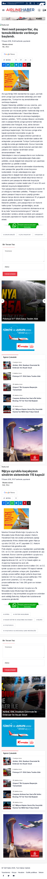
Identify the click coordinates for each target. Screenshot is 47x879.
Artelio (33, 868)
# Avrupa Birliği (9, 234)
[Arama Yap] (39, 10)
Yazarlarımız (6, 872)
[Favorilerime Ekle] (16, 60)
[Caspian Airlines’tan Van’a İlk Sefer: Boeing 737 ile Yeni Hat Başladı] (23, 398)
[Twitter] (8, 875)
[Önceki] (3, 301)
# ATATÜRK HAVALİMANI (21, 614)
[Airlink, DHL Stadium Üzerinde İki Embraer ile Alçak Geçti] (23, 365)
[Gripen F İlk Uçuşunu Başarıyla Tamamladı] (23, 300)
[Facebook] (3, 875)
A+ (26, 60)
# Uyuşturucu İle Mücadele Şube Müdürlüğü (19, 630)
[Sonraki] (44, 301)
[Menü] (3, 10)
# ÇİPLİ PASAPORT (25, 234)
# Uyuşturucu (8, 625)
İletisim (41, 872)
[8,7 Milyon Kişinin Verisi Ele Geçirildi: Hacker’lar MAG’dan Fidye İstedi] (23, 409)
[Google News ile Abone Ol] (9, 54)
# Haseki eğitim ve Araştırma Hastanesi (17, 620)
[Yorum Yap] (21, 60)
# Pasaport (39, 234)
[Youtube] (13, 875)
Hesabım (21, 872)
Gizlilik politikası (31, 872)
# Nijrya (39, 620)
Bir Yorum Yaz (9, 244)
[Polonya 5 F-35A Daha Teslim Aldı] (23, 376)
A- (31, 60)
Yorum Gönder (10, 274)
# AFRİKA (6, 614)
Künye (14, 872)
